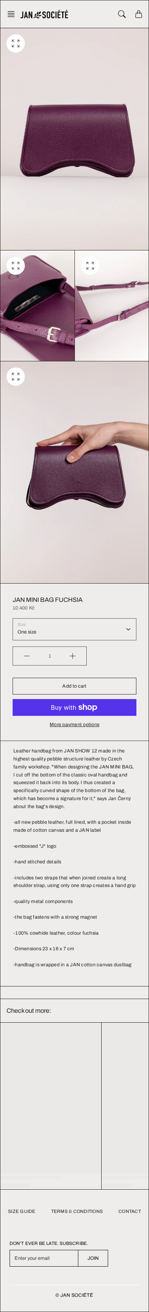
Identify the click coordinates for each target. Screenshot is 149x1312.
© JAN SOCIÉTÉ (74, 1295)
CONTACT (129, 1211)
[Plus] (72, 656)
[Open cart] (138, 14)
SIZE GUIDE (22, 1211)
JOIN (93, 1258)
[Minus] (26, 656)
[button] (13, 14)
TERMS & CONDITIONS (77, 1211)
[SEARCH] (121, 14)
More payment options (74, 724)
